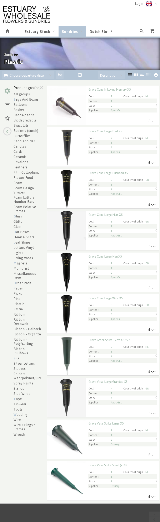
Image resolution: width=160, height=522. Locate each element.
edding (21, 414)
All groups (22, 94)
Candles (20, 146)
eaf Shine (22, 242)
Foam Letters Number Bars (24, 199)
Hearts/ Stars (24, 237)
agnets (20, 263)
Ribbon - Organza (27, 334)
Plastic (19, 304)
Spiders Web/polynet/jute (28, 376)
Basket (19, 110)
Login (139, 3)
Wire (17, 420)
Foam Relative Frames (25, 209)
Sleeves (20, 369)
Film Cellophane (27, 172)
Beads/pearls (24, 115)
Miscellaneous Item (25, 276)
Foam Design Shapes (24, 190)
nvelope (21, 162)
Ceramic (20, 157)
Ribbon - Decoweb (21, 321)
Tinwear (20, 404)
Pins (17, 299)
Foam (18, 183)
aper (18, 288)
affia (18, 309)
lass (18, 216)
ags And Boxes (26, 99)
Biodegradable (25, 120)
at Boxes (22, 232)
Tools (18, 409)
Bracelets (21, 125)
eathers (20, 167)
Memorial (21, 268)
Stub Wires (22, 394)
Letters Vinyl (24, 247)
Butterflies (22, 136)
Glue (17, 227)
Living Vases (23, 258)
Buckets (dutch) (26, 131)
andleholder (24, 141)
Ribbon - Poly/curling (23, 341)
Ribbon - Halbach (27, 329)
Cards (18, 151)
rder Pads (22, 283)
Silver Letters (24, 363)
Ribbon (19, 314)
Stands (19, 388)
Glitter (19, 221)
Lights (18, 253)
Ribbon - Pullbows (21, 351)
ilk (17, 358)
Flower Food (23, 178)
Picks (18, 293)
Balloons (20, 104)
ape (18, 399)
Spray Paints (23, 383)
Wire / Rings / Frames (24, 427)
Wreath (19, 434)
